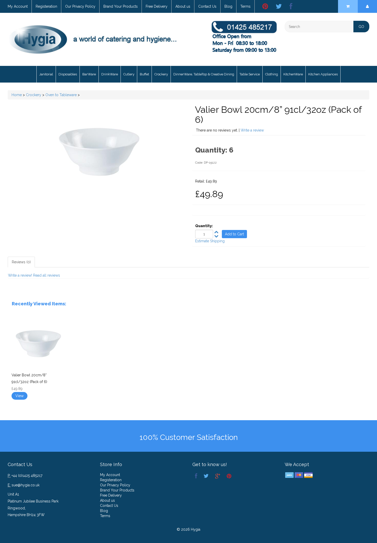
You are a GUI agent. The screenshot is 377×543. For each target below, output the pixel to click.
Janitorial (46, 74)
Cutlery (128, 74)
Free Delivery (156, 6)
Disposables (67, 74)
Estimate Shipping (210, 241)
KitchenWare (293, 74)
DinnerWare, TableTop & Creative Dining (203, 74)
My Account (18, 6)
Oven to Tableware (61, 95)
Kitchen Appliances (323, 74)
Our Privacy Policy (80, 6)
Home (17, 95)
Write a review (252, 130)
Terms (245, 6)
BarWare (89, 74)
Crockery (161, 74)
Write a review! (20, 275)
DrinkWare (109, 74)
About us (182, 6)
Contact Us (207, 6)
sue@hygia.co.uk (25, 485)
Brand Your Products (120, 6)
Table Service (250, 74)
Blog (228, 6)
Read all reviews (46, 275)
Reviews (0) (21, 262)
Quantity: (204, 226)
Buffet (144, 74)
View (19, 396)
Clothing (271, 74)
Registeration (46, 6)
